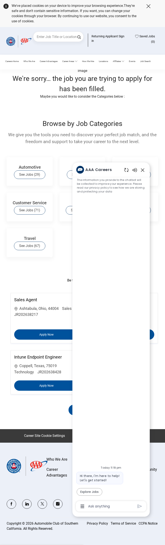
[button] (79, 37)
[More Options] (82, 506)
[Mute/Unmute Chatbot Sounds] (134, 170)
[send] (139, 506)
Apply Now (54, 334)
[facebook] (11, 504)
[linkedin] (27, 504)
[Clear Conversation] (126, 170)
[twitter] (42, 504)
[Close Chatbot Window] (142, 170)
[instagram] (58, 504)
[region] (111, 337)
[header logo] (18, 41)
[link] (29, 61)
